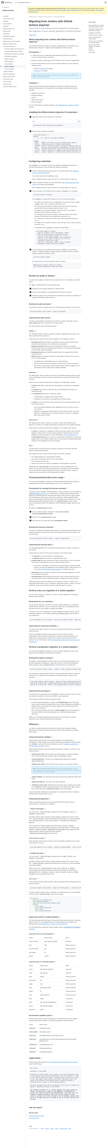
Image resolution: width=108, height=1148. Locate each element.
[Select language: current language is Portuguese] (105, 2)
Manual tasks (33, 420)
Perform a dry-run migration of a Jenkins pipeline (51, 590)
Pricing (56, 1128)
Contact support (35, 1118)
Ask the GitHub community (37, 1115)
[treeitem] (13, 16)
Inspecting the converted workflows (43, 626)
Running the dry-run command (40, 601)
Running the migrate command (40, 658)
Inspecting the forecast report (40, 545)
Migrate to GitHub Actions (45, 16)
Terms (42, 1128)
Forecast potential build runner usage (46, 477)
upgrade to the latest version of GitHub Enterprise (68, 10)
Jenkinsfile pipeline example (36, 838)
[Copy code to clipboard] (78, 121)
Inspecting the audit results (39, 318)
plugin (36, 493)
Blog (70, 1128)
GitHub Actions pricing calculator (51, 569)
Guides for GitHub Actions (9, 86)
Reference (33, 724)
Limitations (33, 83)
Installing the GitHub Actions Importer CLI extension (53, 112)
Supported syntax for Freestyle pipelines (41, 934)
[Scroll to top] (104, 1144)
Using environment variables (40, 737)
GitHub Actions (8, 10)
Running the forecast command (41, 527)
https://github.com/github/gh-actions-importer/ (64, 1062)
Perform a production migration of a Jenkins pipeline (53, 647)
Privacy (47, 1128)
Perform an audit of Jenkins (41, 276)
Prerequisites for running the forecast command (47, 488)
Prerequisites (34, 52)
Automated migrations (59, 16)
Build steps (32, 372)
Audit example (33, 878)
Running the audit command (39, 304)
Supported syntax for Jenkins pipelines (44, 917)
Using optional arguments (39, 799)
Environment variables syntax (40, 1015)
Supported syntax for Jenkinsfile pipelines (41, 962)
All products (6, 7)
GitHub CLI (37, 71)
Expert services (64, 1128)
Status (52, 1128)
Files (30, 445)
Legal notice (32, 35)
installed (42, 68)
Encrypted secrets (71, 435)
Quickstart (6, 16)
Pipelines (31, 331)
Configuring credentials (40, 161)
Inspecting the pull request (39, 691)
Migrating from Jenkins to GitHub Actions (54, 924)
